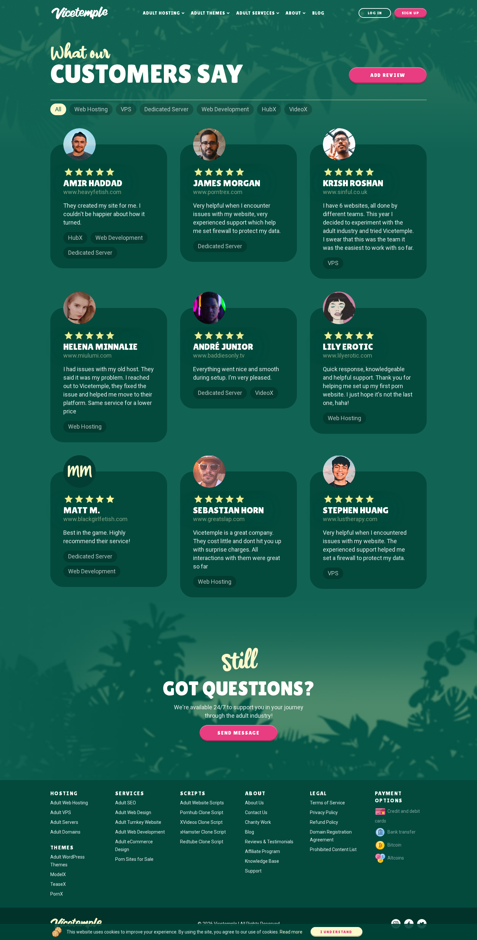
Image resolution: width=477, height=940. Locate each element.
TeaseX (58, 884)
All (58, 109)
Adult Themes (208, 13)
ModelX (58, 874)
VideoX (298, 109)
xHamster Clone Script (203, 832)
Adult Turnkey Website (138, 822)
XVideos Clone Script (201, 822)
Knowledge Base (262, 861)
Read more (291, 931)
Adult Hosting (161, 13)
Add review (387, 75)
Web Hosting (91, 109)
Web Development (225, 109)
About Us (254, 802)
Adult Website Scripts (202, 802)
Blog (318, 13)
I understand (336, 932)
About (293, 13)
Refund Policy (324, 822)
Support (253, 870)
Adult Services (255, 13)
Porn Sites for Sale (134, 859)
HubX (269, 109)
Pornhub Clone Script (201, 812)
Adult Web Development (140, 832)
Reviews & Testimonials (269, 841)
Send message (238, 733)
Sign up (411, 13)
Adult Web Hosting (69, 802)
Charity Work (258, 822)
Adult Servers (64, 822)
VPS (126, 109)
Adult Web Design (133, 812)
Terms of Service (327, 802)
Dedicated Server (166, 109)
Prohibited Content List (333, 849)
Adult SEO (125, 802)
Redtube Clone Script (201, 841)
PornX (56, 894)
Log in (375, 13)
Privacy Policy (324, 812)
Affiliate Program (262, 851)
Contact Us (256, 812)
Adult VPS (60, 812)
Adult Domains (65, 832)
